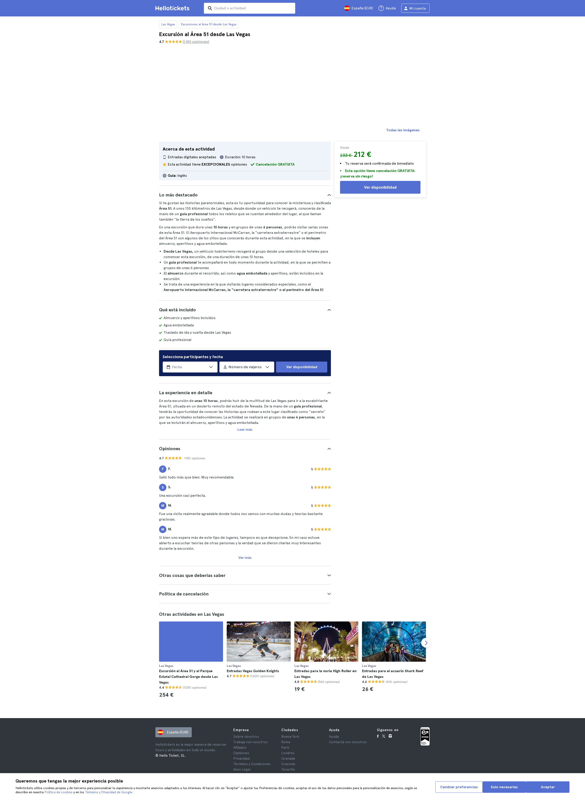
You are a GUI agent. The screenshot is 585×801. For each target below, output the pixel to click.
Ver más (245, 557)
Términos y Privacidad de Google (108, 792)
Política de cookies (58, 792)
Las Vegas (168, 24)
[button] (245, 194)
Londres (288, 753)
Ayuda (334, 737)
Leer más (245, 429)
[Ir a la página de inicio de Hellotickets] (173, 8)
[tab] (245, 194)
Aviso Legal (241, 769)
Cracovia (288, 764)
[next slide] (426, 643)
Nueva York (290, 737)
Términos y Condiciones (252, 764)
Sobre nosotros (246, 737)
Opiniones (241, 753)
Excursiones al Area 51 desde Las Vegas (209, 24)
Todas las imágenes (403, 130)
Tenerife (288, 769)
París (285, 747)
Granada (288, 758)
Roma (285, 742)
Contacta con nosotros (348, 742)
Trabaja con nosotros (250, 742)
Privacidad (241, 758)
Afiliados (239, 747)
